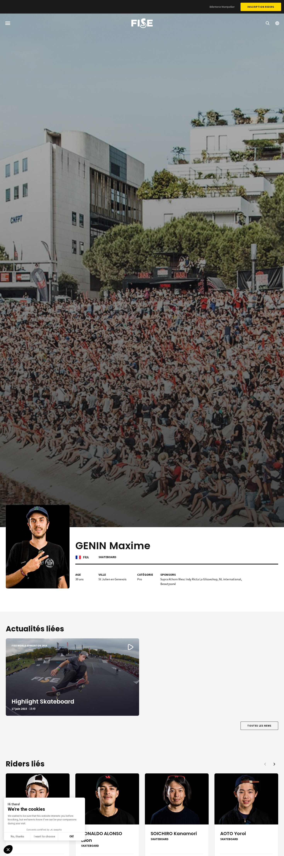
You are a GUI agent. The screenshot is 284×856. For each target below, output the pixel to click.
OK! (71, 836)
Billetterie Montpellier (222, 7)
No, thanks (17, 836)
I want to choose (44, 836)
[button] (274, 764)
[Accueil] (142, 23)
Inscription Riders (260, 7)
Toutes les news (259, 725)
